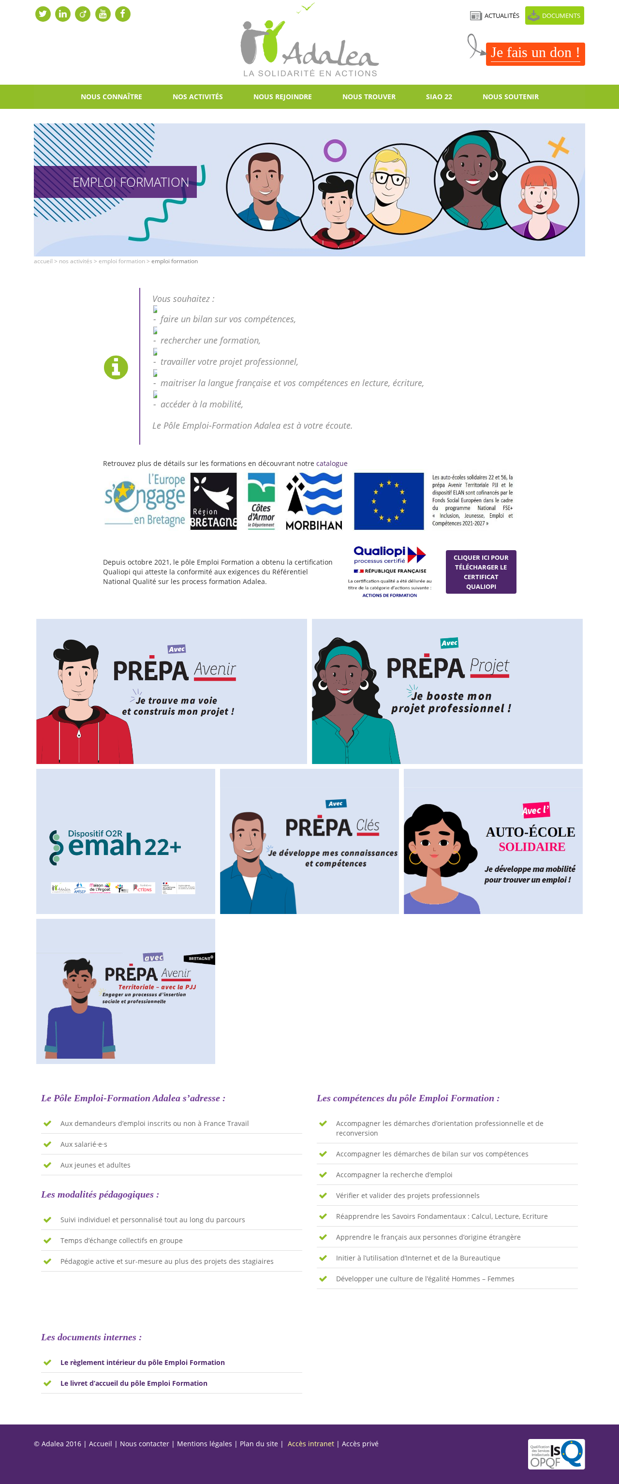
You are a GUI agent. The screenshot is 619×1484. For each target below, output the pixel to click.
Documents (561, 15)
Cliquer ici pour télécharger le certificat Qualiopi (481, 572)
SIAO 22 (439, 96)
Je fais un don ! (535, 52)
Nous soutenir (511, 96)
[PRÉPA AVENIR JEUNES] (171, 691)
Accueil (43, 261)
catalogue (332, 463)
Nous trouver (369, 96)
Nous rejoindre (282, 96)
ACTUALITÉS (502, 15)
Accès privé (360, 1443)
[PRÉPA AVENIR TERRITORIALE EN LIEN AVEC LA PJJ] (125, 991)
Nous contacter (144, 1443)
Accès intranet (311, 1443)
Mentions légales (204, 1443)
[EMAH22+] (125, 841)
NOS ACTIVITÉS (198, 96)
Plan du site (259, 1443)
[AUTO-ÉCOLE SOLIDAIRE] (493, 841)
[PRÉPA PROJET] (447, 691)
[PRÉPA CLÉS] (309, 841)
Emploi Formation (122, 261)
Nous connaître (111, 96)
